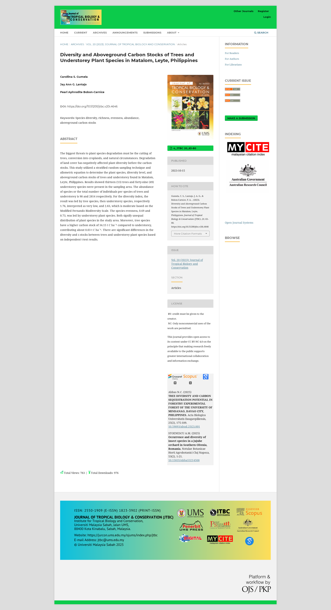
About (172, 32)
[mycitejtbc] (248, 155)
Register (263, 11)
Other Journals (243, 11)
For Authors (232, 59)
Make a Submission (241, 118)
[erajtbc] (248, 192)
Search (262, 32)
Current (80, 32)
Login (267, 16)
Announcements (125, 32)
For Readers (232, 53)
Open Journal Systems (239, 222)
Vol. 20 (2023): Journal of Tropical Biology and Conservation (130, 44)
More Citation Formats (188, 233)
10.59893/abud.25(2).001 (184, 426)
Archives (100, 32)
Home (64, 32)
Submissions (152, 32)
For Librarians (233, 64)
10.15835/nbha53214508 (184, 460)
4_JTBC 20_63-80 (184, 148)
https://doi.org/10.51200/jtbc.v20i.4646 (92, 106)
